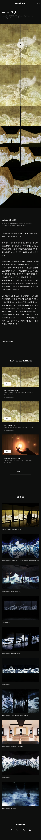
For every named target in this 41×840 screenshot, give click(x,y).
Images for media (7, 341)
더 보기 (19, 471)
